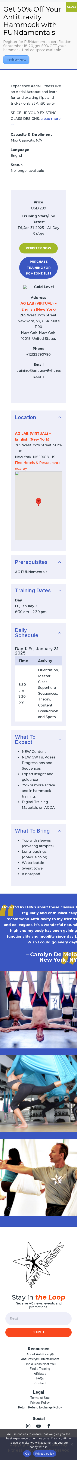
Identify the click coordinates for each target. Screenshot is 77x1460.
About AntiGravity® (40, 1354)
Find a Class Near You (40, 1364)
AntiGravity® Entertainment (40, 1359)
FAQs (40, 1378)
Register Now (38, 248)
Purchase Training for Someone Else (38, 267)
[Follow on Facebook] (48, 1426)
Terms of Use (40, 1398)
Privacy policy (44, 1453)
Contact (40, 1383)
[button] (38, 502)
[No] (72, 1444)
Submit (38, 1332)
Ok (27, 1453)
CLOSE (71, 6)
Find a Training (40, 1369)
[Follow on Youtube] (38, 1426)
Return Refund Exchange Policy (40, 1407)
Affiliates (40, 1374)
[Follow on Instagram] (28, 1426)
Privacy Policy (40, 1403)
